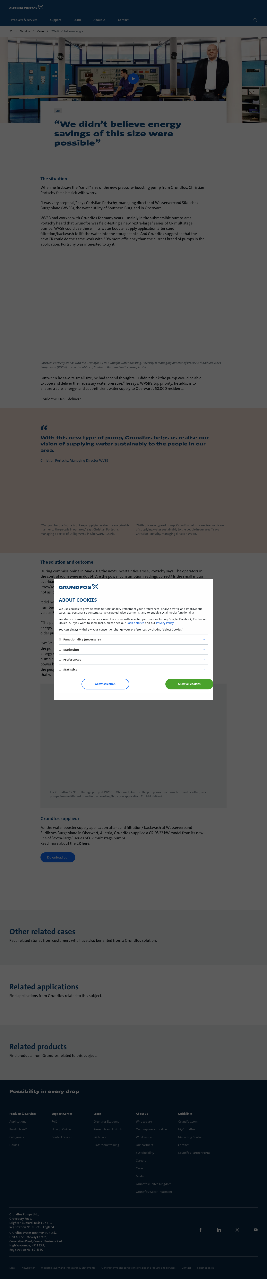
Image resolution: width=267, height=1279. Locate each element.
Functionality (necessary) (82, 639)
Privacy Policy (165, 623)
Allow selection (105, 684)
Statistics (70, 669)
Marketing (71, 649)
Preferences (72, 659)
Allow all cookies (189, 684)
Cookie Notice (135, 623)
